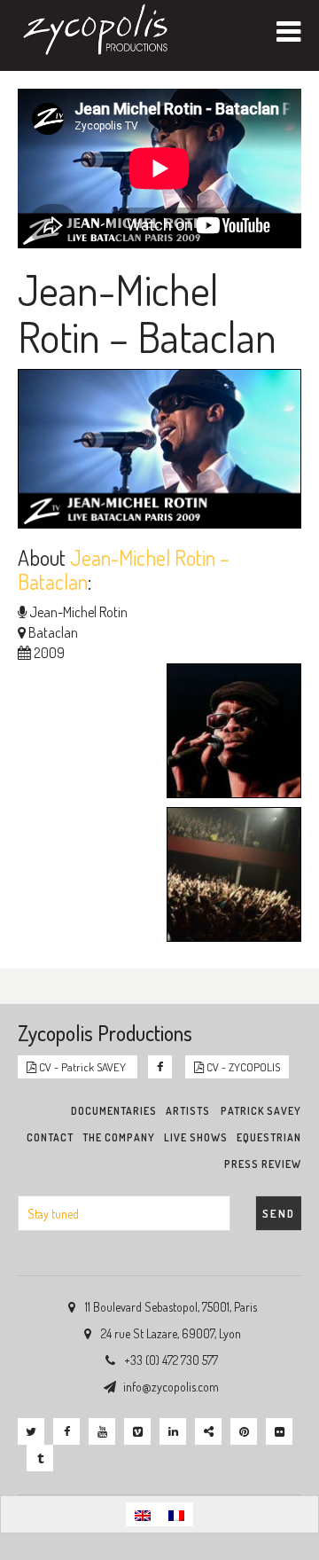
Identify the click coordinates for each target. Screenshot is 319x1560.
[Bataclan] (229, 877)
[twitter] (31, 1431)
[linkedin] (173, 1431)
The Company (118, 1137)
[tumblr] (40, 1458)
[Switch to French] (176, 1514)
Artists (188, 1110)
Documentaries (114, 1110)
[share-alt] (208, 1431)
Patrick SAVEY (261, 1110)
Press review (262, 1164)
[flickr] (279, 1431)
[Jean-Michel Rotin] (229, 733)
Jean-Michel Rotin (78, 612)
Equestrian (269, 1137)
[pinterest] (243, 1431)
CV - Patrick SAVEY (82, 1067)
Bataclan (53, 632)
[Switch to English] (143, 1514)
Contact (50, 1137)
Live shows (196, 1137)
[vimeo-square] (137, 1431)
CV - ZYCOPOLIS (242, 1067)
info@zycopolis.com (171, 1386)
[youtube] (102, 1431)
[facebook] (66, 1431)
